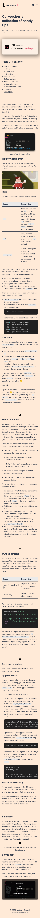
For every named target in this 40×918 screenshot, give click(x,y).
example (8, 537)
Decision (9, 74)
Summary (7, 89)
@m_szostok (14, 847)
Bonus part (8, 92)
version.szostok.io (23, 154)
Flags (8, 69)
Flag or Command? (11, 66)
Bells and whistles (11, 82)
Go (11, 859)
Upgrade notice (12, 84)
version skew (17, 473)
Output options (10, 79)
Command (10, 71)
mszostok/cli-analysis (23, 876)
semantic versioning (14, 453)
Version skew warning (14, 87)
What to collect (10, 76)
